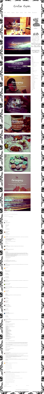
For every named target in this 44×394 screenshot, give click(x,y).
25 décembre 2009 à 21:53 (7, 234)
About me (8, 12)
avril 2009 (33, 86)
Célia (5, 221)
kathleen (6, 273)
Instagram (21, 12)
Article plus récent (5, 385)
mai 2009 (33, 85)
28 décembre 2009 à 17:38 (7, 302)
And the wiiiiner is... (33, 76)
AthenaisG (6, 308)
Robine (6, 297)
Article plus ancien (27, 385)
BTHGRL (6, 245)
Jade (5, 293)
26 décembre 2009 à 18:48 (7, 265)
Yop (32, 67)
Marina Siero (6, 276)
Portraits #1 (33, 69)
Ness (5, 263)
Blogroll (17, 12)
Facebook (29, 12)
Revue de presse (34, 12)
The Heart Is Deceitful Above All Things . (35, 75)
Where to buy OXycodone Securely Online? (8, 368)
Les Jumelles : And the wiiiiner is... (34, 70)
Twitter (26, 12)
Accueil (5, 12)
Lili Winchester (6, 312)
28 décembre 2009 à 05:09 (7, 288)
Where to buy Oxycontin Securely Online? (8, 367)
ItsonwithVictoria (6, 231)
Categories (13, 12)
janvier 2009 (33, 88)
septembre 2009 (33, 82)
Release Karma (6, 290)
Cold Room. (33, 64)
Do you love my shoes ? (7, 283)
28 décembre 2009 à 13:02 (7, 295)
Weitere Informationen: (7, 352)
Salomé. (32, 73)
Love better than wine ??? (34, 66)
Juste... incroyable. (33, 79)
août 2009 (33, 83)
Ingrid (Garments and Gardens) (8, 286)
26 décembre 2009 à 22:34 (7, 271)
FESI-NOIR (6, 300)
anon (5, 248)
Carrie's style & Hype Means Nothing (35, 78)
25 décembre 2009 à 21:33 (7, 229)
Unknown (6, 267)
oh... (32, 72)
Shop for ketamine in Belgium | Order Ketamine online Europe (10, 380)
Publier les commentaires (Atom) (8, 386)
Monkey (6, 315)
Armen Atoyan (6, 304)
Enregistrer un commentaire (7, 384)
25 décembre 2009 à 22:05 (7, 243)
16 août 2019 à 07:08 (7, 360)
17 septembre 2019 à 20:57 (7, 369)
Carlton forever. (33, 63)
